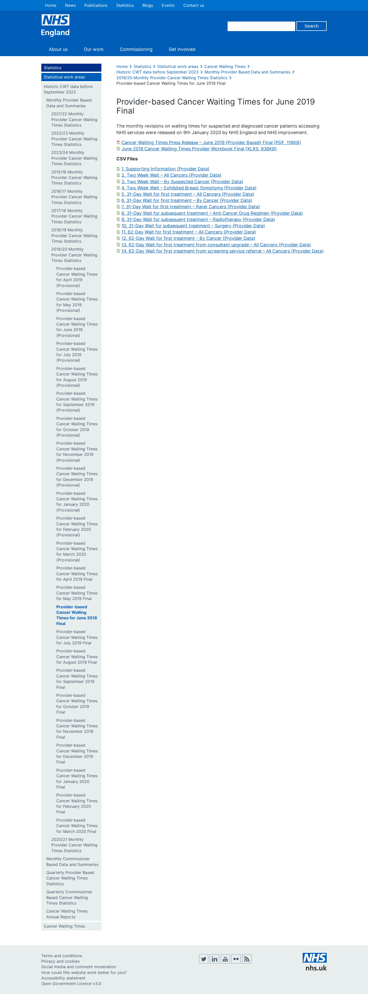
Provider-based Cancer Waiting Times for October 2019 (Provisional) (77, 427)
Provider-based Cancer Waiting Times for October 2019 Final (77, 704)
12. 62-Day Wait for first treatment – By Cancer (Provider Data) (188, 238)
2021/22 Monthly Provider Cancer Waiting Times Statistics (74, 119)
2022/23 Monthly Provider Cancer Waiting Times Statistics (74, 139)
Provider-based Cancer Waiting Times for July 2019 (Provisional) (77, 352)
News (70, 5)
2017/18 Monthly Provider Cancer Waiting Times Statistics (74, 216)
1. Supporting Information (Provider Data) (165, 168)
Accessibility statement (63, 977)
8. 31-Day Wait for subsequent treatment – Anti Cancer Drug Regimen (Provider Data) (212, 213)
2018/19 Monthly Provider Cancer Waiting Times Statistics (74, 235)
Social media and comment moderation (78, 966)
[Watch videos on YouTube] (225, 962)
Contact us (193, 5)
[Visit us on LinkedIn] (214, 962)
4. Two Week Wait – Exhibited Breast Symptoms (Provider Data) (189, 187)
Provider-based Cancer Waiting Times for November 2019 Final (77, 729)
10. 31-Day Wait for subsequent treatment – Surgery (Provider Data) (193, 225)
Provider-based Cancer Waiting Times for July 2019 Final (77, 637)
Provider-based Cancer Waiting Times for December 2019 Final (77, 753)
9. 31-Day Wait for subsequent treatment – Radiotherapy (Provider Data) (198, 219)
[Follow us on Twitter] (204, 962)
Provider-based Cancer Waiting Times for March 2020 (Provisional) (77, 551)
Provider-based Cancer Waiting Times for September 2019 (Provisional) (77, 402)
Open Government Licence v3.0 (71, 983)
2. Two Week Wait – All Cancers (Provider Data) (171, 175)
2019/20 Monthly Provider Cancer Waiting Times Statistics (74, 255)
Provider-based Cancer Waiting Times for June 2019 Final (76, 615)
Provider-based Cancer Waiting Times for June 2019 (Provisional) (77, 327)
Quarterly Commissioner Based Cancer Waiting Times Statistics (69, 897)
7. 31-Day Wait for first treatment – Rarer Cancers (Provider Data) (190, 206)
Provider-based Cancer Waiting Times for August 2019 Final (77, 656)
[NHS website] (315, 968)
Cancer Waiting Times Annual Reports (67, 914)
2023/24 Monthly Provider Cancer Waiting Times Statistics (74, 158)
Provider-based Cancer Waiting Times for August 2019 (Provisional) (77, 377)
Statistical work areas (64, 76)
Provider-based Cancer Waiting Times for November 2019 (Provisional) (77, 451)
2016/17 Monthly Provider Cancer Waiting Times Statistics (74, 197)
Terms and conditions (61, 955)
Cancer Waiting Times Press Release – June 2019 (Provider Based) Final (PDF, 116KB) (211, 142)
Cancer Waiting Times (64, 926)
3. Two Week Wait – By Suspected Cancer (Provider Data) (182, 181)
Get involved (182, 49)
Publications (95, 5)
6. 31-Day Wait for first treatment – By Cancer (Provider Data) (186, 200)
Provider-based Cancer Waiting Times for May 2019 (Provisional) (77, 302)
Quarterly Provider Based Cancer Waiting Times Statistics (70, 878)
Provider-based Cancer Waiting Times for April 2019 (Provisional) (77, 277)
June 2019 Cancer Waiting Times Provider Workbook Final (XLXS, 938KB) (199, 148)
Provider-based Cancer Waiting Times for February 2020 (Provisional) (77, 526)
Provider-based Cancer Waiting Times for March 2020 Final (77, 826)
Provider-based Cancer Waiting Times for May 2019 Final (77, 593)
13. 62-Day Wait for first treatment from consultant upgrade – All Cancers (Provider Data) (216, 244)
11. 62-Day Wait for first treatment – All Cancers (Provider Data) (188, 232)
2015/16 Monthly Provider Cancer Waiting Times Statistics (74, 177)
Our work (94, 49)
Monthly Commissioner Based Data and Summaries (72, 861)
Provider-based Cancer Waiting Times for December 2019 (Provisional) (77, 476)
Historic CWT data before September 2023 (68, 89)
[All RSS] (247, 962)
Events (168, 5)
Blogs (147, 5)
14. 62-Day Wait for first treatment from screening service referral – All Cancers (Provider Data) (222, 251)
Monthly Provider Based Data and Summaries (69, 102)
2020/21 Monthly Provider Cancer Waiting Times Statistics (74, 845)
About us (58, 49)
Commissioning (136, 49)
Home (50, 5)
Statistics (125, 5)
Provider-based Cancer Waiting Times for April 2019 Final (77, 573)
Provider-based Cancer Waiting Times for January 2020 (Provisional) (77, 502)
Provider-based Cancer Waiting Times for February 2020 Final (77, 803)
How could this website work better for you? (83, 972)
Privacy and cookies (60, 961)
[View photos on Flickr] (236, 962)
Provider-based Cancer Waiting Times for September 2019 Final (77, 678)
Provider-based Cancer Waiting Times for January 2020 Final (77, 778)
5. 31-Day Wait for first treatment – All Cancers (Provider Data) (187, 194)
